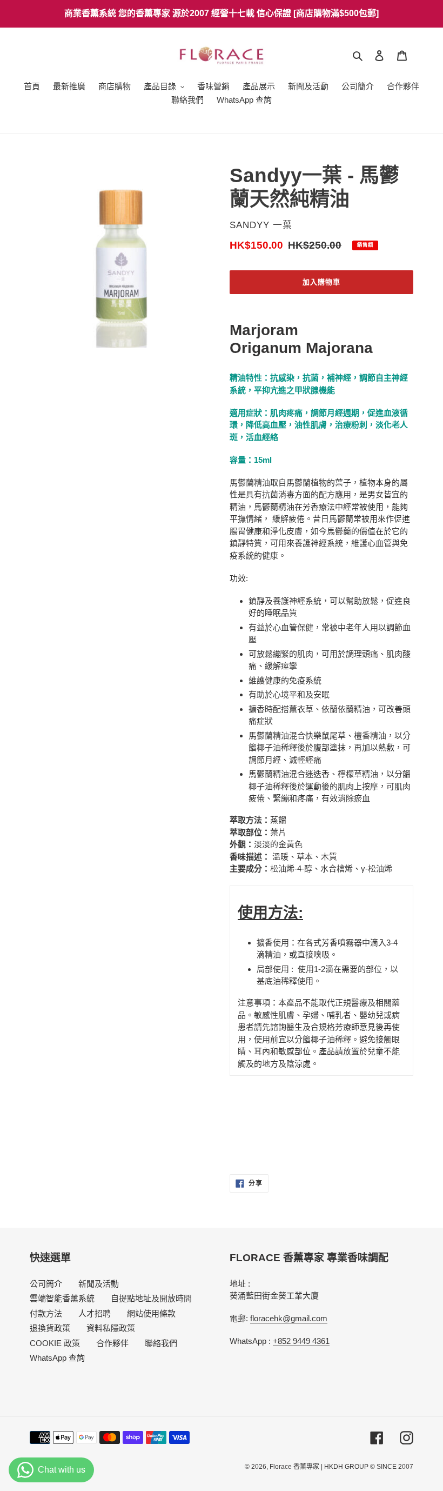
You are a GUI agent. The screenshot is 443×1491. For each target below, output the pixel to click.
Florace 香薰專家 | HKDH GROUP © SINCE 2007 (341, 1466)
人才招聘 (94, 1313)
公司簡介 (46, 1283)
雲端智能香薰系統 (62, 1298)
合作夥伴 (112, 1343)
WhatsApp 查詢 (57, 1357)
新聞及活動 (98, 1283)
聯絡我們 (161, 1343)
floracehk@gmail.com (288, 1318)
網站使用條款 (151, 1313)
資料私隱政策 (110, 1328)
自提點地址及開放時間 (151, 1298)
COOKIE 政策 (55, 1343)
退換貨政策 (50, 1328)
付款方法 (46, 1313)
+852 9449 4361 (301, 1341)
